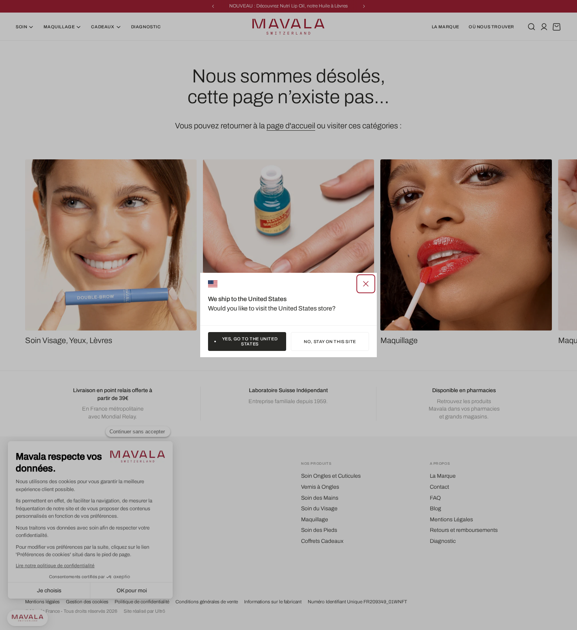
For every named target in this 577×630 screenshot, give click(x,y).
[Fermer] (366, 284)
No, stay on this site (330, 341)
